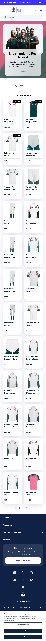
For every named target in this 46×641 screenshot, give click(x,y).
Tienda (6, 517)
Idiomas (6, 539)
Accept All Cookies (23, 637)
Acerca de (7, 525)
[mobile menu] (5, 10)
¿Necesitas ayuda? (12, 532)
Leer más (23, 71)
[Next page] (30, 508)
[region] (23, 626)
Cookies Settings (23, 624)
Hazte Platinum (23, 560)
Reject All (23, 631)
